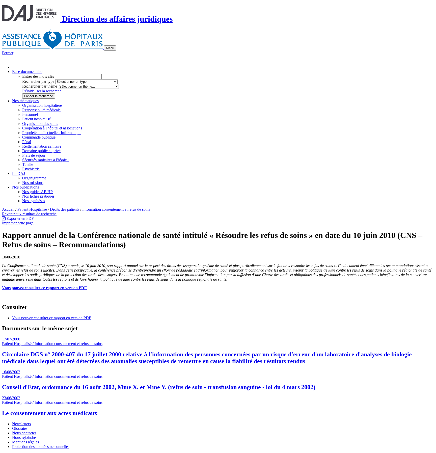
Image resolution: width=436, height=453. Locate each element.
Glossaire (19, 428)
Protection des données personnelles (40, 446)
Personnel (30, 114)
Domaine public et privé (41, 151)
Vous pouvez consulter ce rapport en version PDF (51, 318)
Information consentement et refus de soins (116, 209)
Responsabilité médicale (41, 110)
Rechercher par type (38, 81)
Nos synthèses (33, 201)
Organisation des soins (40, 123)
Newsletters (21, 424)
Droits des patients (64, 209)
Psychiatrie (31, 169)
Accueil (8, 209)
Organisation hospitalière (42, 105)
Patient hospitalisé (36, 119)
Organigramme (34, 178)
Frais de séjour (33, 155)
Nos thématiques (25, 101)
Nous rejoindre (24, 437)
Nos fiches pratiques (38, 196)
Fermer (7, 53)
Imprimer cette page (18, 223)
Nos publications (25, 187)
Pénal (26, 142)
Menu (110, 48)
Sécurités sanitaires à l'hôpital (45, 160)
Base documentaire (27, 71)
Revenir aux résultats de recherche (29, 214)
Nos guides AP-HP (37, 192)
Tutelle (27, 164)
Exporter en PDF (20, 218)
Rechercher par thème (39, 86)
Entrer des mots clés (38, 76)
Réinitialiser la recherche (41, 91)
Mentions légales (25, 442)
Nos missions (32, 182)
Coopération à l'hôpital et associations (52, 128)
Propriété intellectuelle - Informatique (51, 132)
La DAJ (18, 173)
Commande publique (39, 137)
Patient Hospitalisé (32, 209)
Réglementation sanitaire (41, 146)
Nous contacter (24, 433)
